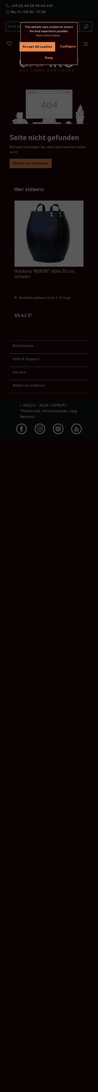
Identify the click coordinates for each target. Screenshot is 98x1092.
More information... (49, 35)
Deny (49, 58)
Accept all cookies (37, 46)
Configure (68, 46)
